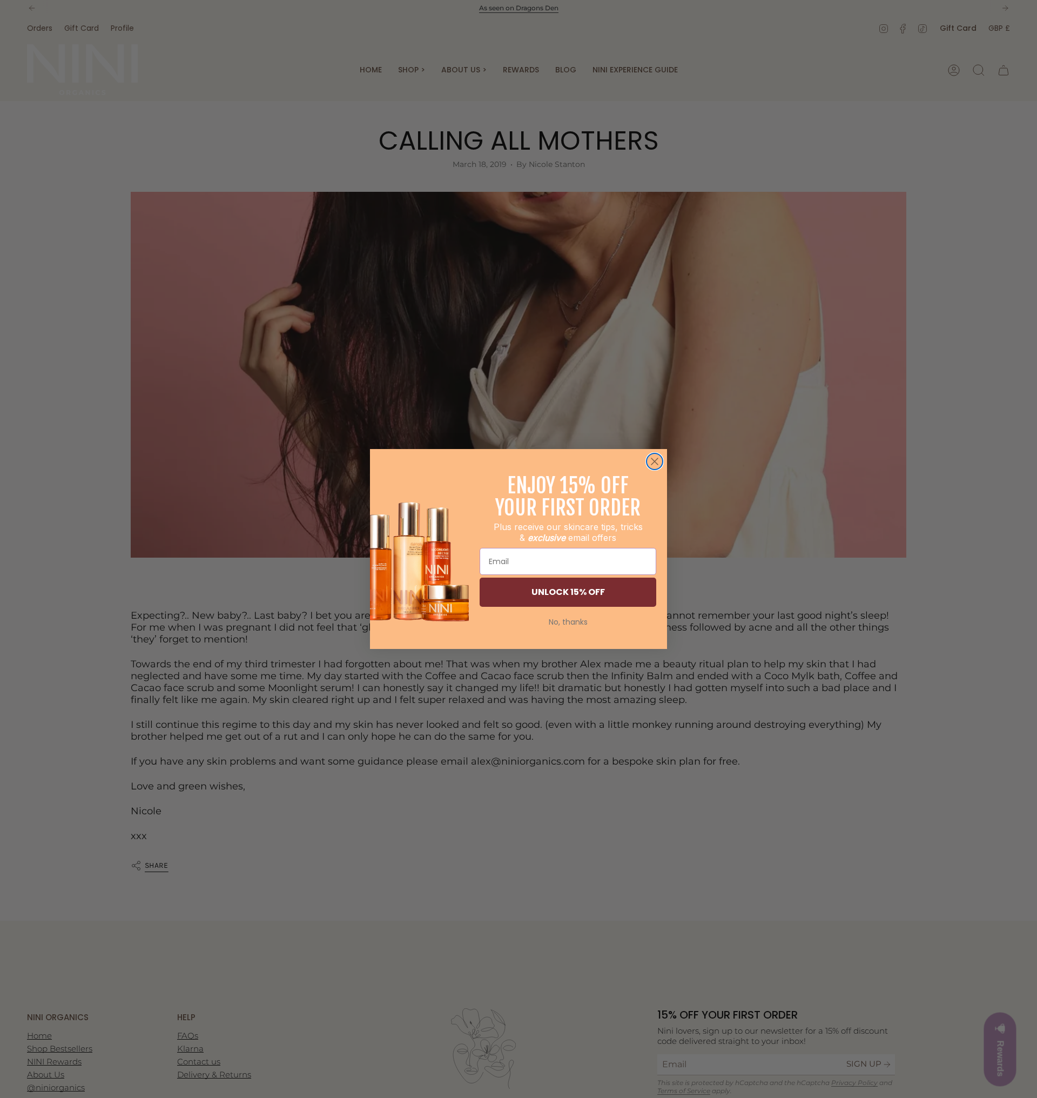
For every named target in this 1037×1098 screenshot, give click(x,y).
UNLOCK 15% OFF (568, 592)
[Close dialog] (655, 461)
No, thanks (568, 622)
